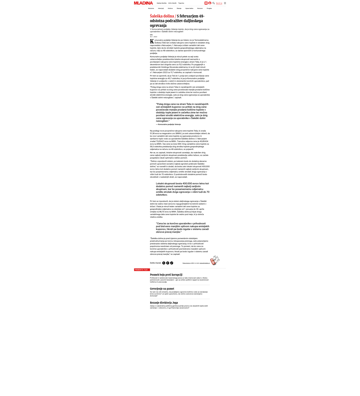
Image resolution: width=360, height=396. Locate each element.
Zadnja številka (161, 3)
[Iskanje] (213, 3)
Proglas (209, 8)
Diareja (179, 8)
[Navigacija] (225, 3)
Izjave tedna (189, 8)
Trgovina (181, 3)
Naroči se (219, 3)
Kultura (170, 8)
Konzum (200, 8)
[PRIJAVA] (209, 3)
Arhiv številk (172, 3)
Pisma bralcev (186, 263)
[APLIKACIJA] (206, 3)
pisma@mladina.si (205, 263)
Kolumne (151, 8)
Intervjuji (161, 8)
